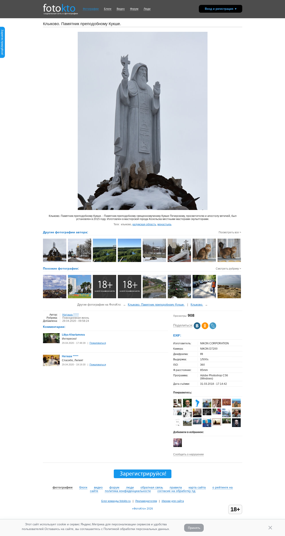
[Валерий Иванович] (207, 426)
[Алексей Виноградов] (236, 417)
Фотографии (91, 8)
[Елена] (216, 424)
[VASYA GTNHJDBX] (197, 406)
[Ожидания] (105, 297)
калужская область (144, 224)
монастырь (164, 224)
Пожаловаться (98, 343)
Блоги (107, 8)
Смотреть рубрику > (228, 268)
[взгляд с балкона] (55, 297)
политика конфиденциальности (128, 491)
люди (130, 487)
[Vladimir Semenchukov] (197, 423)
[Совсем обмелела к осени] (155, 297)
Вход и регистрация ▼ (221, 8)
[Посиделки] (179, 297)
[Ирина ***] (197, 416)
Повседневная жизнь (75, 317)
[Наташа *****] (51, 365)
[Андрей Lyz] (207, 414)
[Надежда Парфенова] (177, 414)
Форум (134, 8)
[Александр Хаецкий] (236, 406)
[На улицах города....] (80, 297)
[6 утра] (204, 297)
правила (176, 487)
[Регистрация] (2, 57)
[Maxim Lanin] (226, 404)
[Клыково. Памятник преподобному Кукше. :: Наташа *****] (55, 261)
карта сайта (197, 487)
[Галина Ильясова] (187, 425)
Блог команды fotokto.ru (116, 501)
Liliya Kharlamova (73, 334)
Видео (121, 8)
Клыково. (197, 304)
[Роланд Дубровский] (207, 406)
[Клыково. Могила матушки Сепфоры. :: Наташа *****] (179, 261)
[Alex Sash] (177, 426)
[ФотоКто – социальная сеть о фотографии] (59, 6)
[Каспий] (229, 297)
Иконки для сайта (173, 501)
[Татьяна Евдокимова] (216, 413)
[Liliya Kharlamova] (51, 342)
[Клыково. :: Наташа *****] (155, 261)
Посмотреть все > (230, 232)
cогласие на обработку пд (176, 491)
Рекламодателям (146, 501)
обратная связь (151, 487)
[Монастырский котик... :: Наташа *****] (204, 261)
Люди (147, 8)
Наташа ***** (70, 314)
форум (114, 487)
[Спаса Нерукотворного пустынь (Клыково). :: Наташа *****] (80, 261)
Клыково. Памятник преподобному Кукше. (156, 304)
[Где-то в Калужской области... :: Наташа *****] (105, 261)
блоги (83, 487)
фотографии (63, 487)
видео (98, 487)
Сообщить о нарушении (188, 454)
